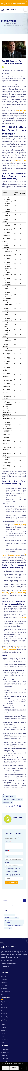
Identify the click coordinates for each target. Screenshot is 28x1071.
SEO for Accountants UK (9, 796)
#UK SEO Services (9, 915)
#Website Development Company (13, 925)
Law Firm (5, 1058)
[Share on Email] (20, 806)
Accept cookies (22, 1068)
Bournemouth (4, 1039)
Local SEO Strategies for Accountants (12, 799)
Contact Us (4, 985)
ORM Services (4, 1014)
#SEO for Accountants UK (11, 917)
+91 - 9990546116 (8, 960)
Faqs (2, 994)
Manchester (4, 1030)
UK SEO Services (7, 802)
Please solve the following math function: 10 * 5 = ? (13, 875)
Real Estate (6, 1052)
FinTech (5, 1055)
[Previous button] (2, 1)
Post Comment (10, 882)
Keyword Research (11, 23)
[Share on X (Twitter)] (9, 806)
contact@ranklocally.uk (9, 963)
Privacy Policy (4, 988)
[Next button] (1, 1)
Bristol (2, 1042)
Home (2, 23)
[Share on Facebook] (7, 806)
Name (6, 850)
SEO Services (4, 1005)
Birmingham (4, 1027)
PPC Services (4, 1011)
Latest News (4, 979)
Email (6, 856)
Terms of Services (5, 991)
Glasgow (3, 1033)
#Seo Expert (8, 928)
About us (3, 976)
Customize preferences (14, 1068)
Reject (5, 1068)
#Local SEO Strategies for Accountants (11, 921)
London (3, 1024)
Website (7, 862)
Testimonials (4, 982)
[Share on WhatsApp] (17, 806)
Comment (7, 841)
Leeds (2, 1036)
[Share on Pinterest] (12, 806)
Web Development (6, 1017)
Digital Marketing (5, 1002)
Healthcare (6, 1049)
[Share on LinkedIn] (14, 806)
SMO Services (4, 1008)
